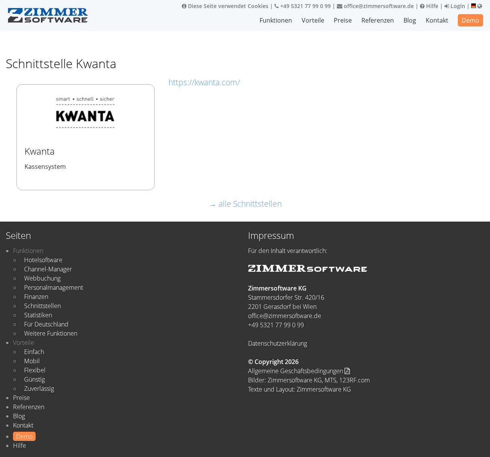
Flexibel (35, 370)
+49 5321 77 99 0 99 (305, 6)
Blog (409, 20)
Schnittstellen (42, 306)
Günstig (34, 379)
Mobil (32, 361)
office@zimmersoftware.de (378, 6)
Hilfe (431, 6)
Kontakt (437, 20)
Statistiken (38, 315)
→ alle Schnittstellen (245, 203)
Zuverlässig (39, 388)
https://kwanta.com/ (204, 82)
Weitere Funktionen (50, 333)
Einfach (34, 352)
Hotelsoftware (43, 260)
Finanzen (36, 296)
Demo (470, 20)
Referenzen (377, 20)
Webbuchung (42, 278)
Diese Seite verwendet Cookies (227, 6)
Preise (343, 20)
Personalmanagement (53, 287)
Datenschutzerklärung (277, 343)
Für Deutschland (46, 324)
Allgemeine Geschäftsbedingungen (296, 371)
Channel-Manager (48, 269)
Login (457, 6)
